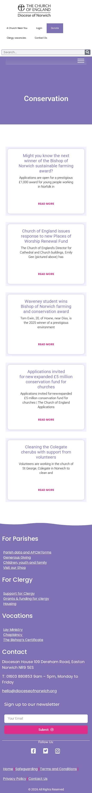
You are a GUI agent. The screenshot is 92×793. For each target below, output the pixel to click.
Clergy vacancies (16, 37)
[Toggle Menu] (80, 60)
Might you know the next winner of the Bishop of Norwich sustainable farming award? (46, 163)
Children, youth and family (25, 562)
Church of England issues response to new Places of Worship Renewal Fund (46, 236)
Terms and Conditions (58, 768)
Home (8, 768)
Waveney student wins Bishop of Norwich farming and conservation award (46, 306)
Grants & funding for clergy (26, 598)
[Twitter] (46, 750)
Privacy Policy (14, 778)
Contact (14, 652)
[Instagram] (58, 750)
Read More (46, 204)
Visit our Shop (14, 567)
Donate (55, 28)
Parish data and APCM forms (27, 552)
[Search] (87, 52)
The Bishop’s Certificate (23, 639)
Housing (9, 603)
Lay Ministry (13, 629)
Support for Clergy (19, 593)
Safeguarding (26, 768)
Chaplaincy (13, 634)
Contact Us (41, 37)
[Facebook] (34, 750)
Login (39, 28)
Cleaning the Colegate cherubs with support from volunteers (46, 452)
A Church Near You (17, 28)
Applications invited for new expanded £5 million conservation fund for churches (46, 379)
